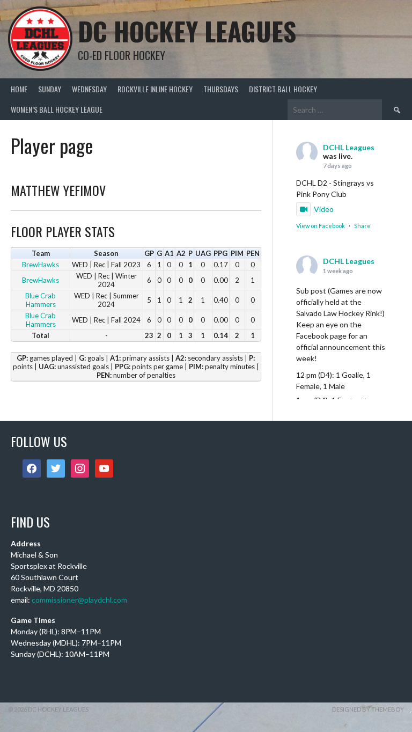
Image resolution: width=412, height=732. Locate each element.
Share (362, 225)
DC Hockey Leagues (187, 31)
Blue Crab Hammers (40, 300)
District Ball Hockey (283, 88)
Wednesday (89, 88)
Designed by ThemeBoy (368, 709)
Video (324, 209)
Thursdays (220, 88)
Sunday (49, 88)
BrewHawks (40, 264)
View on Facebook (320, 225)
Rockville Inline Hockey (155, 88)
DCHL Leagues (348, 147)
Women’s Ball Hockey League (56, 109)
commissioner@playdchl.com (79, 599)
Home (19, 88)
